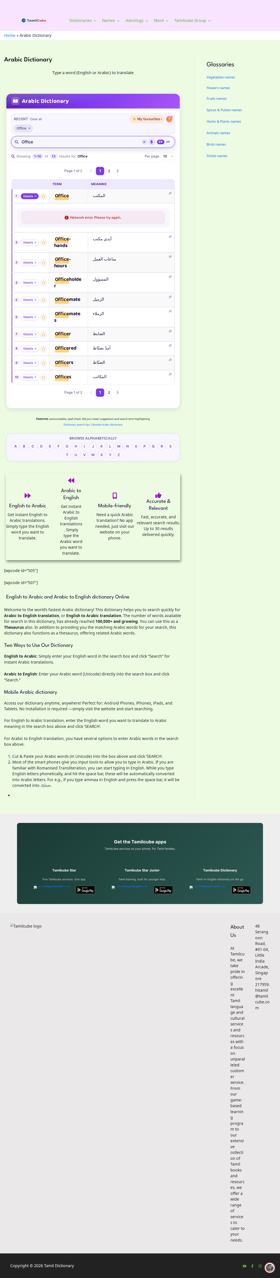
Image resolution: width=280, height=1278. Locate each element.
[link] (91, 171)
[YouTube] (244, 1266)
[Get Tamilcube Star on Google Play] (85, 890)
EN (161, 141)
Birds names (216, 144)
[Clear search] (144, 142)
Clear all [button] (36, 119)
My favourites (147, 119)
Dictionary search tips (77, 424)
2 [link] (109, 171)
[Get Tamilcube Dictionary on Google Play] (241, 890)
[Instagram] (260, 1266)
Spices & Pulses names (224, 110)
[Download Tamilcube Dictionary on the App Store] (208, 890)
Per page (152, 156)
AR (168, 141)
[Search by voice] (152, 142)
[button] (94, 20)
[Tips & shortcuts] (169, 119)
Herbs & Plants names (224, 121)
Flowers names (218, 88)
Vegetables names (221, 77)
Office (21, 128)
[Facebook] (252, 1266)
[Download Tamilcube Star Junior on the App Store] (130, 890)
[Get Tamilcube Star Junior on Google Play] (163, 890)
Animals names (218, 133)
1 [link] (100, 171)
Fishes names (217, 156)
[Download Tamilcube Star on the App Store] (52, 890)
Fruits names (217, 98)
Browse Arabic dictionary (107, 424)
